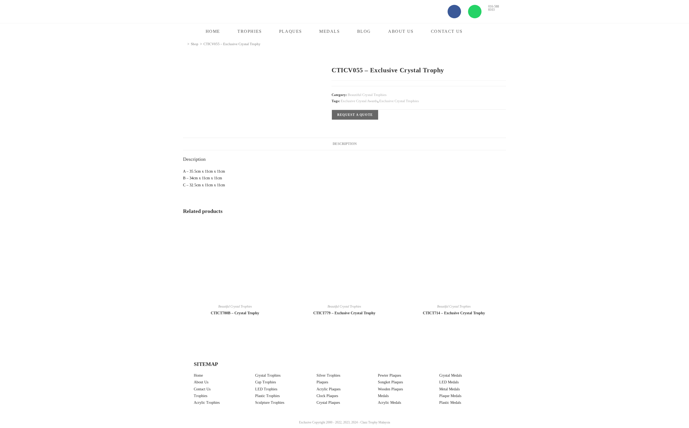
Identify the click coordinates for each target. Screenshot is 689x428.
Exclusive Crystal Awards (359, 101)
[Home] (184, 44)
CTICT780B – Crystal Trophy (235, 313)
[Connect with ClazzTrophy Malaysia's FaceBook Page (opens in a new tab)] (16, 405)
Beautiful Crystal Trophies (367, 95)
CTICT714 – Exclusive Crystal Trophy (454, 313)
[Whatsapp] (474, 11)
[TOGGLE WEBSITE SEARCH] (481, 31)
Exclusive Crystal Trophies (399, 101)
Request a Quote (355, 115)
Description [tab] (345, 144)
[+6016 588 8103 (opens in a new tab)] (675, 404)
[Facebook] (454, 11)
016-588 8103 (493, 8)
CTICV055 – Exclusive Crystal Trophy (232, 44)
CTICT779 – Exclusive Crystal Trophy (344, 313)
